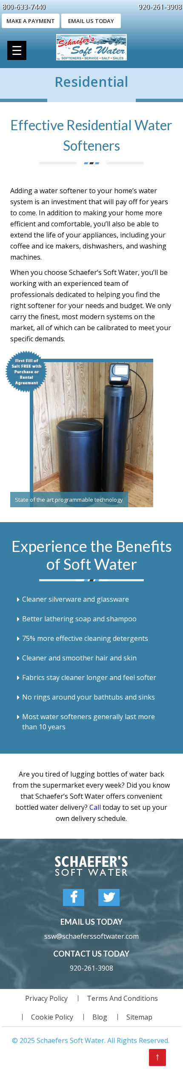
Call (95, 807)
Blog (99, 1017)
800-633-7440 (23, 6)
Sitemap (139, 1017)
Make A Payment (30, 21)
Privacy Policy (46, 998)
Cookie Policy (52, 1017)
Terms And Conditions (122, 998)
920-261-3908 (159, 6)
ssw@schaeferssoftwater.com (91, 936)
